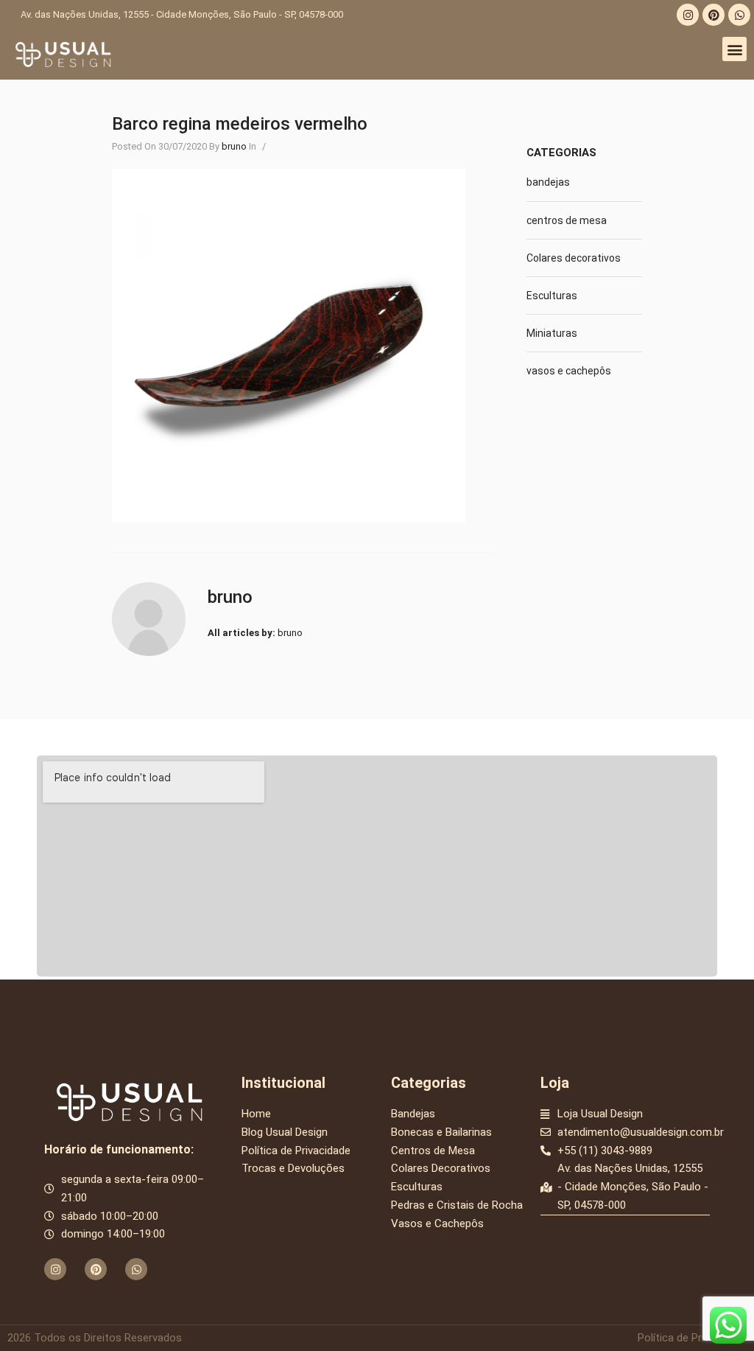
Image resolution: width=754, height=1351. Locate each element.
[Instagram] (688, 15)
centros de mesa (566, 220)
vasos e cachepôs (568, 371)
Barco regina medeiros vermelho (239, 124)
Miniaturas (551, 333)
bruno (234, 146)
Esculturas (551, 295)
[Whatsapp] (739, 15)
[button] (734, 49)
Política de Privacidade (692, 1337)
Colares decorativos (573, 258)
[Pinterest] (713, 15)
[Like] (277, 146)
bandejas (548, 182)
